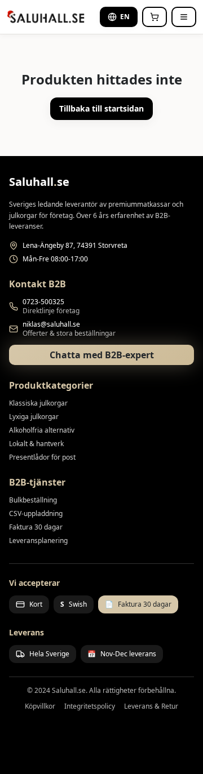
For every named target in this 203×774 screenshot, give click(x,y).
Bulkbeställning (33, 500)
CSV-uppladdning (36, 513)
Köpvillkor (40, 706)
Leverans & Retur (151, 706)
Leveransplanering (38, 540)
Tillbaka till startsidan (101, 108)
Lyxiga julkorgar (34, 416)
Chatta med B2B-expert (102, 355)
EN (125, 16)
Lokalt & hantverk (36, 443)
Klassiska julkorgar (38, 403)
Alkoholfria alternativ (41, 430)
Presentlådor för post (42, 457)
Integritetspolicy (89, 706)
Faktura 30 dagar (36, 527)
